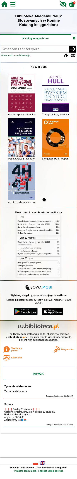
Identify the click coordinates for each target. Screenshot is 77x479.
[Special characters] (73, 55)
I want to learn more (25, 470)
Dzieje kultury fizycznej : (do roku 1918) (34, 224)
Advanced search (11, 55)
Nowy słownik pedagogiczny (29, 227)
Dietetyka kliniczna (25, 266)
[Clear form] (66, 55)
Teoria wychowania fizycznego (30, 248)
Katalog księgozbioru (36, 38)
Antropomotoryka (25, 245)
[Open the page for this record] (22, 93)
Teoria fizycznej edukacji (27, 251)
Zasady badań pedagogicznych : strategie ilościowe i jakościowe (44, 221)
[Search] (72, 49)
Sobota (8, 404)
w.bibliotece (16, 336)
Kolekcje (25, 55)
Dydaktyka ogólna (25, 233)
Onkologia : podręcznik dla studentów (33, 275)
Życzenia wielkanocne (17, 386)
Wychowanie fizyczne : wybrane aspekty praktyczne (39, 254)
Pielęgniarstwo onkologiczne (29, 263)
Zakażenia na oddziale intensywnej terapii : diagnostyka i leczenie (45, 269)
